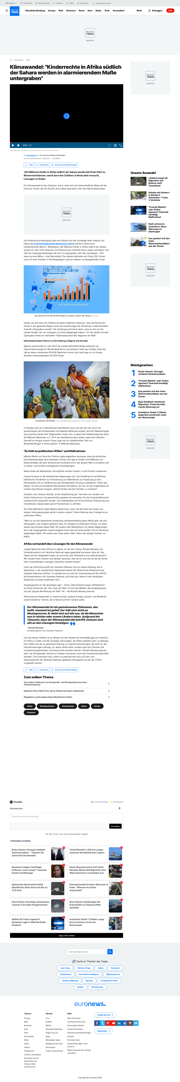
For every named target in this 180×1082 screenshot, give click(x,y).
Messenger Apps (53, 1040)
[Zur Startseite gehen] (14, 11)
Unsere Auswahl (143, 173)
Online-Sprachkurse (54, 1051)
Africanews (50, 1047)
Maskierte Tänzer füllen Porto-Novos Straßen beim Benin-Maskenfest (54, 691)
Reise (81, 10)
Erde (107, 10)
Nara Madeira (32, 155)
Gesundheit (118, 10)
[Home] (10, 60)
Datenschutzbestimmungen (79, 1033)
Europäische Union (109, 980)
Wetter (48, 1025)
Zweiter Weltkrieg (70, 980)
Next (90, 10)
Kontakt (70, 1036)
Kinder (97, 706)
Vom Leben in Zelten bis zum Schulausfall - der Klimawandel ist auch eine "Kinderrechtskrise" (55, 683)
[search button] (93, 3)
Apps (48, 1036)
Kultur (99, 10)
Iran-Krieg (65, 968)
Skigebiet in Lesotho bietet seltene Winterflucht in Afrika (48, 697)
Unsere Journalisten (32, 1054)
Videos (27, 1047)
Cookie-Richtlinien (75, 1029)
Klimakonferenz (47, 706)
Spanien (89, 980)
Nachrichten (18, 60)
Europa (51, 10)
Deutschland (65, 974)
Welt (60, 10)
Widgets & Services (54, 1043)
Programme (29, 1051)
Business (71, 10)
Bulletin (49, 1022)
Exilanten (31, 712)
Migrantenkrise (113, 974)
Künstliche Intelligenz (89, 974)
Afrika (29, 706)
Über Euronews (73, 1018)
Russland (115, 968)
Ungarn (80, 987)
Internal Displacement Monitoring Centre (54, 243)
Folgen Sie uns (52, 1033)
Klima (84, 706)
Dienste (49, 1013)
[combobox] (106, 3)
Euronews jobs (73, 1040)
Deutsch (11, 3)
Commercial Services (76, 1022)
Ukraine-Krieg (83, 968)
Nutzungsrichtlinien (75, 1025)
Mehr (69, 1013)
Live (170, 10)
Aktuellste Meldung (35, 10)
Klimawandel (68, 706)
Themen (27, 1013)
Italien (100, 968)
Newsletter (102, 1031)
